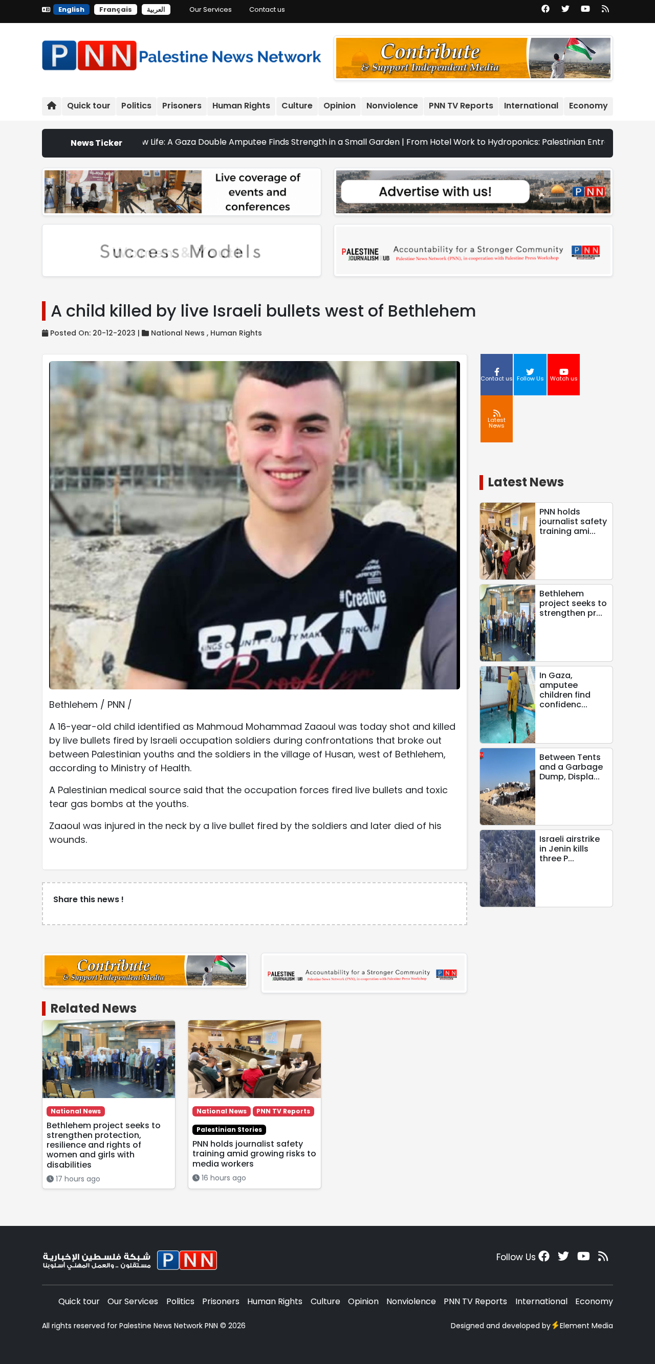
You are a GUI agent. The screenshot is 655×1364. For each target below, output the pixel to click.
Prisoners (182, 105)
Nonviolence (392, 105)
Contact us (267, 9)
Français (115, 9)
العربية (156, 9)
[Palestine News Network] (181, 53)
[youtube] (585, 12)
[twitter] (565, 12)
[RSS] (605, 12)
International (531, 105)
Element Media (586, 1326)
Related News (94, 1008)
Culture (297, 105)
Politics (136, 105)
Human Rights (241, 105)
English (71, 9)
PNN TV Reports (461, 105)
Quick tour (89, 105)
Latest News (526, 482)
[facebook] (545, 12)
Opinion (339, 105)
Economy (588, 105)
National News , (180, 333)
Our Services (210, 9)
